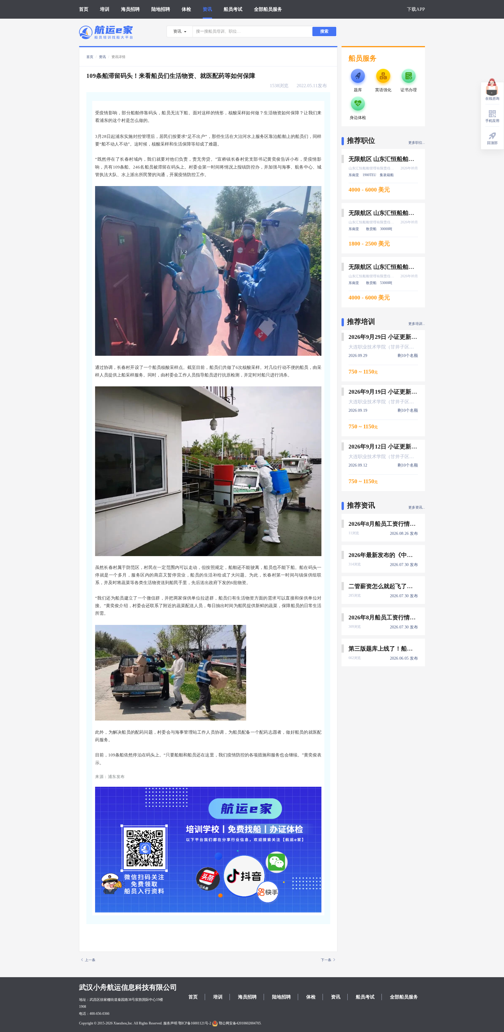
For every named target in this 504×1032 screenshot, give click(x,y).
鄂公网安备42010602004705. (240, 1023)
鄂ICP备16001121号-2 (194, 1023)
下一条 (326, 960)
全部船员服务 (268, 9)
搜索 (324, 31)
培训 (104, 9)
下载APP (416, 9)
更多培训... (416, 324)
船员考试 (233, 9)
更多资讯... (416, 507)
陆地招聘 (160, 9)
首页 (83, 9)
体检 (186, 9)
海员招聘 (130, 9)
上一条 (90, 960)
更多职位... (416, 143)
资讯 (207, 9)
